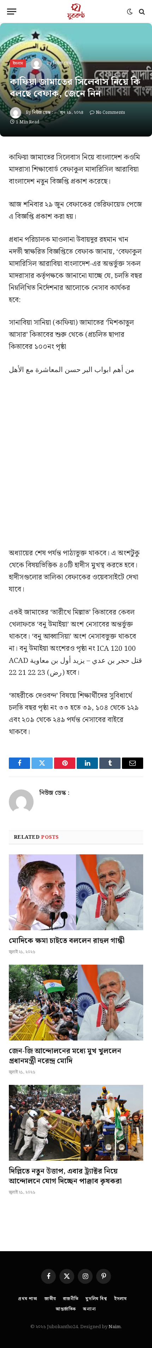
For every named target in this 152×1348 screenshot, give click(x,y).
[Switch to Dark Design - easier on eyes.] (129, 12)
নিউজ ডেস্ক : (63, 63)
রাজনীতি (70, 1299)
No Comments (110, 112)
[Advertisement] (76, 465)
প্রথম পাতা (27, 1299)
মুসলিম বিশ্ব (96, 1299)
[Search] (141, 12)
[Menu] (11, 12)
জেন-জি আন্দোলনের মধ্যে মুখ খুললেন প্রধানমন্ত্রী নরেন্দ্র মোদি (65, 1056)
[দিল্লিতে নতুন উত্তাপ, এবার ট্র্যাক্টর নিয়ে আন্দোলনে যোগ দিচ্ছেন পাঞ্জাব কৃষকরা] (76, 1123)
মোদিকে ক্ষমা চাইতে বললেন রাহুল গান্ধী (66, 941)
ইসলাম (18, 63)
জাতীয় (50, 1299)
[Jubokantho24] (75, 11)
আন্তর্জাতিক (66, 1309)
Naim (115, 1327)
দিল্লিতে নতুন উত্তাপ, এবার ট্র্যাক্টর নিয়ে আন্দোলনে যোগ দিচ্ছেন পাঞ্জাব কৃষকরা (65, 1176)
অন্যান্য (89, 1309)
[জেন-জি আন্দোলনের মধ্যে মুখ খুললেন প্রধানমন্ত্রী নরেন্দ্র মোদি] (76, 1003)
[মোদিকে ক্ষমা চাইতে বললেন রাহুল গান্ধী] (76, 892)
